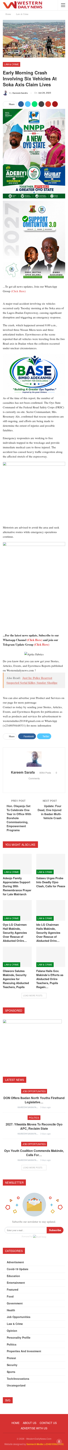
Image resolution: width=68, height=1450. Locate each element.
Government (15, 1303)
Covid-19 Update (17, 1269)
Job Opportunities (34, 1091)
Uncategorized (16, 1385)
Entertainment (16, 1282)
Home (15, 1423)
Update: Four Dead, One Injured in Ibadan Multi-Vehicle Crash (49, 812)
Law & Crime (11, 64)
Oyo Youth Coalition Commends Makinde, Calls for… (34, 1152)
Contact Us (48, 1423)
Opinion (12, 1331)
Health (11, 1310)
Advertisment (15, 1262)
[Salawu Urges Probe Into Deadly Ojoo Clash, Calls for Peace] (50, 864)
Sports (11, 1372)
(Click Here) (18, 291)
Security (12, 1365)
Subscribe (55, 1230)
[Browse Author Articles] (34, 759)
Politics (34, 1117)
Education (13, 1276)
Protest (11, 1358)
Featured (12, 1289)
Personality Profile (18, 1337)
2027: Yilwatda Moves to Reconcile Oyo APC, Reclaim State (34, 1126)
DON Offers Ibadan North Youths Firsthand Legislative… (34, 1100)
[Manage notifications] (59, 1442)
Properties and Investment (24, 1351)
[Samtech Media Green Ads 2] (34, 493)
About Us (29, 1423)
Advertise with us (34, 1428)
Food (10, 1296)
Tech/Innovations (18, 1379)
